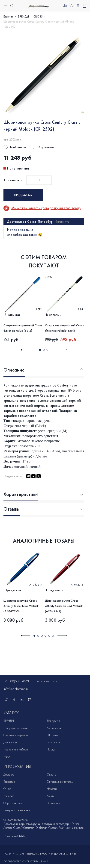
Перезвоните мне (47, 681)
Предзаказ (23, 195)
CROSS (38, 16)
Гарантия (9, 781)
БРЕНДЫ (23, 16)
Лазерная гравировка (16, 810)
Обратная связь (12, 803)
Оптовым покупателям (60, 781)
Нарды (51, 749)
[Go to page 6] (53, 636)
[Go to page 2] (44, 350)
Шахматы (53, 735)
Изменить (62, 222)
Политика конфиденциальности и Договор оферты (39, 853)
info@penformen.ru (16, 689)
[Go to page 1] (40, 350)
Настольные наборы (15, 749)
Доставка (9, 774)
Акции (50, 796)
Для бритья (53, 721)
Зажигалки (53, 742)
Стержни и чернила (15, 735)
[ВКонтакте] (28, 476)
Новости (52, 789)
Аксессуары (54, 728)
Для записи (10, 742)
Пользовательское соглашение (25, 861)
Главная (8, 16)
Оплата (51, 774)
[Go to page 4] (45, 636)
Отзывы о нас (55, 803)
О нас (7, 789)
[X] (38, 476)
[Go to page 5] (49, 636)
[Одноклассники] (33, 476)
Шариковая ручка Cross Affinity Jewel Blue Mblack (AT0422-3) (21, 605)
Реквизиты (9, 796)
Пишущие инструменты (17, 728)
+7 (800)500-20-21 (16, 681)
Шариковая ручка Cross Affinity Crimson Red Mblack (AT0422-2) (64, 605)
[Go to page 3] (47, 350)
